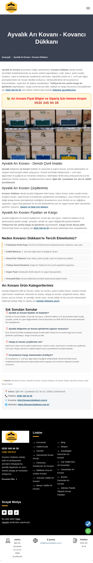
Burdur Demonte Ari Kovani (63, 480)
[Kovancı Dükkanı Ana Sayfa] (11, 436)
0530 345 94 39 (13, 90)
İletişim (64, 446)
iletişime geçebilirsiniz (64, 90)
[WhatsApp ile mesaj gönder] (88, 531)
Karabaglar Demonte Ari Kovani (64, 454)
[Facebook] (4, 512)
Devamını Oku (8, 479)
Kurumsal (41, 442)
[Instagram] (10, 512)
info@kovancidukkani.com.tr (32, 400)
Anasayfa (6, 57)
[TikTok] (16, 512)
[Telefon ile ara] (88, 524)
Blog (63, 442)
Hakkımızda (42, 446)
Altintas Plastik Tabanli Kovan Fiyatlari (66, 491)
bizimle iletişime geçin (47, 301)
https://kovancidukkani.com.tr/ (33, 404)
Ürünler (40, 451)
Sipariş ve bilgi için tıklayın (34, 207)
